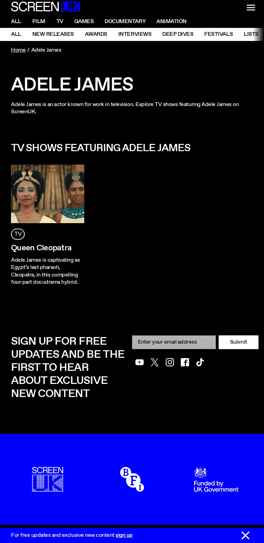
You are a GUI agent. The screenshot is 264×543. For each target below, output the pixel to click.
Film (38, 21)
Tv (59, 21)
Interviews (134, 34)
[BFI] (132, 488)
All (16, 21)
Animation (171, 21)
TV (17, 234)
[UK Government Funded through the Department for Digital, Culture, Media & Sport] (216, 488)
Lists (251, 34)
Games (84, 21)
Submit (238, 342)
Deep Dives (177, 34)
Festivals (218, 34)
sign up (124, 535)
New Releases (53, 34)
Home (18, 50)
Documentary (124, 21)
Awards (96, 34)
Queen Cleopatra (41, 247)
